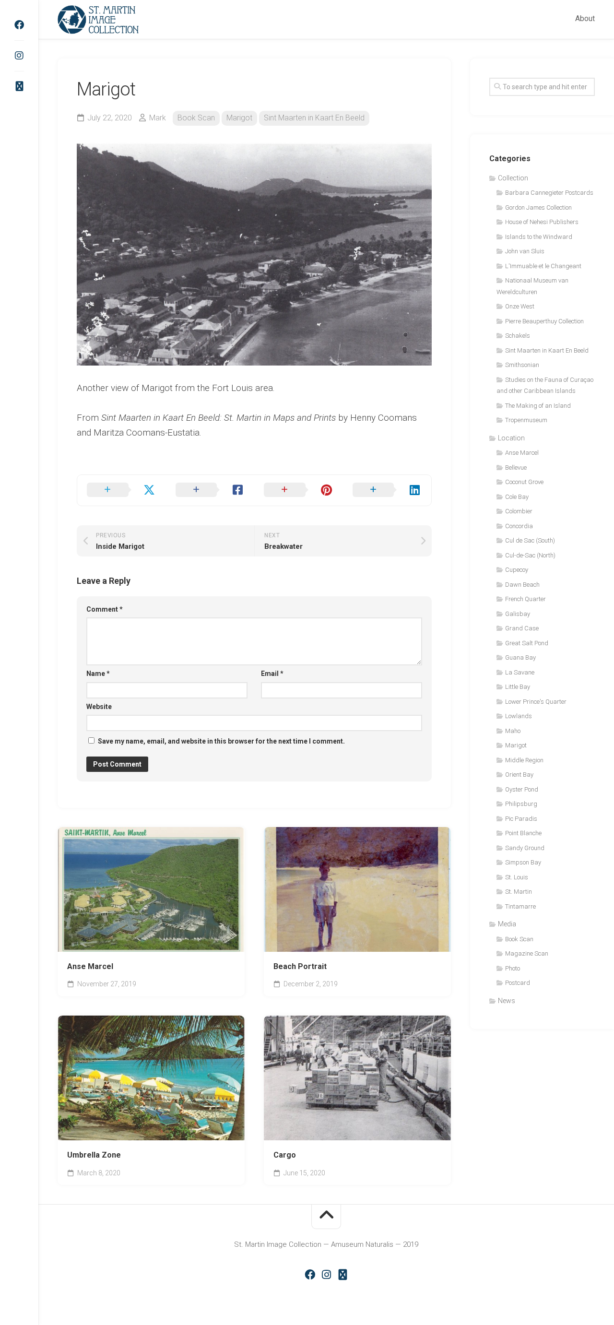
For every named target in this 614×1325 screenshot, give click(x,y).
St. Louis (516, 877)
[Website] (19, 86)
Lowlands (518, 716)
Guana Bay (520, 657)
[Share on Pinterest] (298, 490)
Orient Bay (519, 774)
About (585, 18)
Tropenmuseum (526, 420)
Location (511, 438)
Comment (104, 609)
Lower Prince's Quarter (536, 701)
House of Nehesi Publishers (542, 221)
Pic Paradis (521, 818)
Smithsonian (522, 364)
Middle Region (524, 760)
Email (272, 673)
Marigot (239, 117)
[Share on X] (121, 490)
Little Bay (517, 686)
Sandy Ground (524, 848)
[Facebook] (19, 25)
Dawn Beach (522, 584)
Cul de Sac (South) (530, 540)
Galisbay (517, 613)
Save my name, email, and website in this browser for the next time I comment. (221, 741)
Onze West (519, 306)
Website (99, 706)
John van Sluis (524, 251)
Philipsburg (521, 803)
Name (98, 673)
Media (507, 924)
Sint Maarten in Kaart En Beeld (314, 117)
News (506, 1001)
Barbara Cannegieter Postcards (549, 192)
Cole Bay (517, 496)
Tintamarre (520, 906)
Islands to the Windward (538, 236)
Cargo (284, 1154)
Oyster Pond (521, 789)
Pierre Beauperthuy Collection (544, 321)
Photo (512, 968)
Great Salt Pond (526, 643)
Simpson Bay (523, 862)
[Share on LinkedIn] (387, 490)
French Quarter (525, 599)
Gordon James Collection (538, 207)
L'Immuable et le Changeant (543, 266)
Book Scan (196, 117)
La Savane (519, 672)
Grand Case (522, 628)
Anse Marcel (90, 966)
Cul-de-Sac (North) (530, 555)
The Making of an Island (538, 405)
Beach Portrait (300, 966)
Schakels (517, 335)
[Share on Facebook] (210, 490)
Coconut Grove (524, 481)
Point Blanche (523, 833)
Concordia (519, 526)
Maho (512, 730)
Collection (513, 178)
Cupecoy (516, 569)
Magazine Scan (526, 953)
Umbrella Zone (94, 1154)
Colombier (518, 511)
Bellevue (516, 467)
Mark (157, 117)
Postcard (517, 982)
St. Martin (518, 891)
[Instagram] (19, 55)
